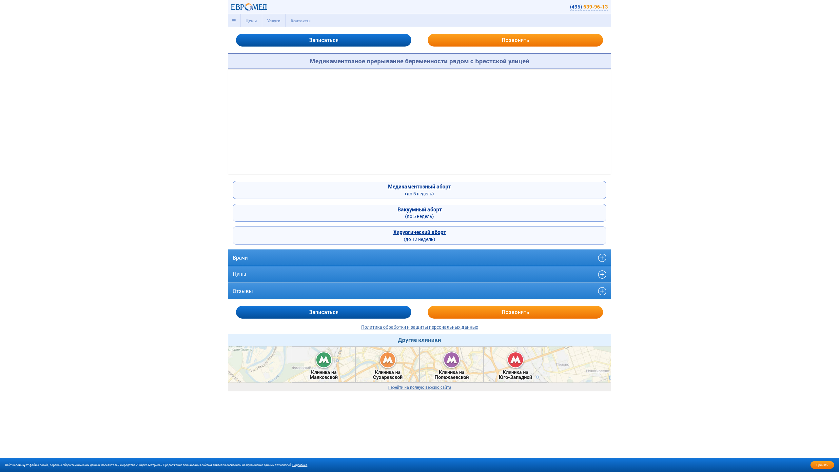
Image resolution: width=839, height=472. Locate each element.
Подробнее (299, 465)
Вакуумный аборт (420, 209)
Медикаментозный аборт (419, 186)
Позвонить (515, 40)
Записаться (324, 40)
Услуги (273, 21)
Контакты (301, 21)
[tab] (234, 20)
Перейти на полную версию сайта (419, 387)
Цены (251, 21)
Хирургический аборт (419, 231)
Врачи (240, 257)
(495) (589, 6)
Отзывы (243, 290)
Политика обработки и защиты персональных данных (419, 327)
